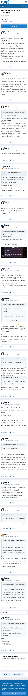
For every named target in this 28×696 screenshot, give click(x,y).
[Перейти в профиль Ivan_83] (2, 535)
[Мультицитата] (10, 67)
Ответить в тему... (9, 666)
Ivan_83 (7, 534)
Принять (14, 693)
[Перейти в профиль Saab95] (2, 167)
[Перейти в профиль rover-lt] (2, 618)
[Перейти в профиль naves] (2, 107)
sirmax (7, 225)
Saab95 (7, 166)
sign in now (10, 659)
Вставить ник (4, 67)
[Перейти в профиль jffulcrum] (2, 74)
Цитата (14, 67)
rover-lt (7, 617)
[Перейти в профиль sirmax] (2, 226)
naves (7, 106)
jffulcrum (8, 73)
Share (6, 674)
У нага (10, 21)
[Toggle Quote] (3, 112)
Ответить (14, 26)
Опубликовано (12, 33)
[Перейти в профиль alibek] (2, 32)
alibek (6, 19)
